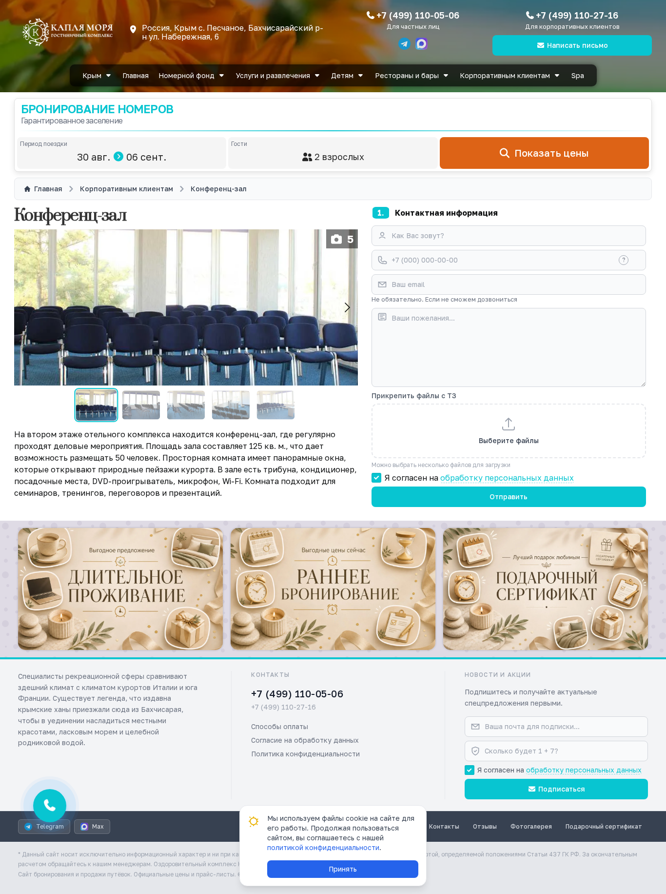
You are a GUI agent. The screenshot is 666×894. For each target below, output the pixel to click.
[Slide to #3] (186, 404)
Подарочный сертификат (604, 826)
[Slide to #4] (231, 404)
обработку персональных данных (507, 478)
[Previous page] (25, 307)
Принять (343, 869)
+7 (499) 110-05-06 (417, 15)
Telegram (50, 826)
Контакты (444, 826)
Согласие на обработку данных (305, 740)
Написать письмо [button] (577, 45)
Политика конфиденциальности (305, 754)
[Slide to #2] (141, 404)
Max (98, 826)
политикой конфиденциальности (323, 847)
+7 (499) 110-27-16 (577, 15)
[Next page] (346, 307)
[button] (120, 589)
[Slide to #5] (275, 404)
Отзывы (485, 826)
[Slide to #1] (96, 405)
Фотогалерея (531, 826)
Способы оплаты (279, 726)
